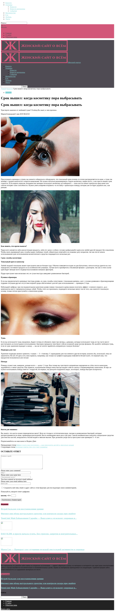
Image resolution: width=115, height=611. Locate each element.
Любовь (8, 17)
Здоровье (8, 5)
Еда (6, 15)
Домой (3, 89)
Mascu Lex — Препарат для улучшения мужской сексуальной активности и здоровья (42, 549)
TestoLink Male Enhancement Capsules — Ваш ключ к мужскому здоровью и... (39, 518)
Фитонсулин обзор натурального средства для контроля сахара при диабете (38, 513)
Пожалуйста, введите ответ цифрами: (15, 492)
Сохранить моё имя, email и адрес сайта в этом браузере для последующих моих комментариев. (40, 488)
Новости (13, 7)
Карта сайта (5, 609)
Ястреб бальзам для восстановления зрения (22, 509)
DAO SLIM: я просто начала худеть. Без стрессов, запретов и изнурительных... (39, 534)
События (13, 11)
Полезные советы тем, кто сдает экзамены (31, 447)
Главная (8, 33)
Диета (7, 19)
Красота (8, 3)
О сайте (8, 35)
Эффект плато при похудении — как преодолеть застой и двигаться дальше (45, 445)
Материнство (10, 13)
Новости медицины (17, 9)
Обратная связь (11, 37)
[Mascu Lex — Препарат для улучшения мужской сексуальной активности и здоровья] (6, 545)
